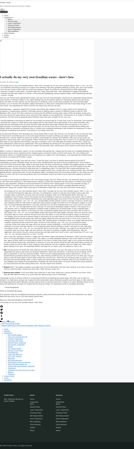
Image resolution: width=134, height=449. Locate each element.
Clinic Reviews (9, 33)
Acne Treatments (14, 29)
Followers (11, 374)
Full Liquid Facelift (14, 349)
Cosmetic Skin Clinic (15, 341)
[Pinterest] (47, 312)
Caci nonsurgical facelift (11, 323)
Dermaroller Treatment (16, 345)
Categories (8, 333)
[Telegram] (47, 319)
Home (6, 16)
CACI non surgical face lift (17, 337)
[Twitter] (47, 309)
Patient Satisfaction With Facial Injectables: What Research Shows (26, 325)
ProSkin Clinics (5, 3)
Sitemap (7, 331)
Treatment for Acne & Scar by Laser (21, 370)
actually (12, 322)
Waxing (4, 322)
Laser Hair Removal (15, 354)
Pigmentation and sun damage (19, 362)
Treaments (12, 368)
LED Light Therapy (15, 356)
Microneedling (13, 31)
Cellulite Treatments (15, 339)
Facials (10, 347)
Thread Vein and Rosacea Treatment (21, 366)
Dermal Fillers (13, 21)
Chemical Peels (13, 25)
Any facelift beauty (15, 335)
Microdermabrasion (15, 360)
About (6, 37)
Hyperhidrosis (13, 352)
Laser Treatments (14, 23)
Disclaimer (8, 380)
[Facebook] (47, 306)
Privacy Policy (9, 376)
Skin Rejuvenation (14, 27)
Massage (11, 358)
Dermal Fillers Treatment (17, 343)
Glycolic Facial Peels (15, 351)
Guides (6, 35)
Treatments (8, 18)
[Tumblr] (47, 315)
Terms (6, 378)
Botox (10, 19)
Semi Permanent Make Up (17, 364)
